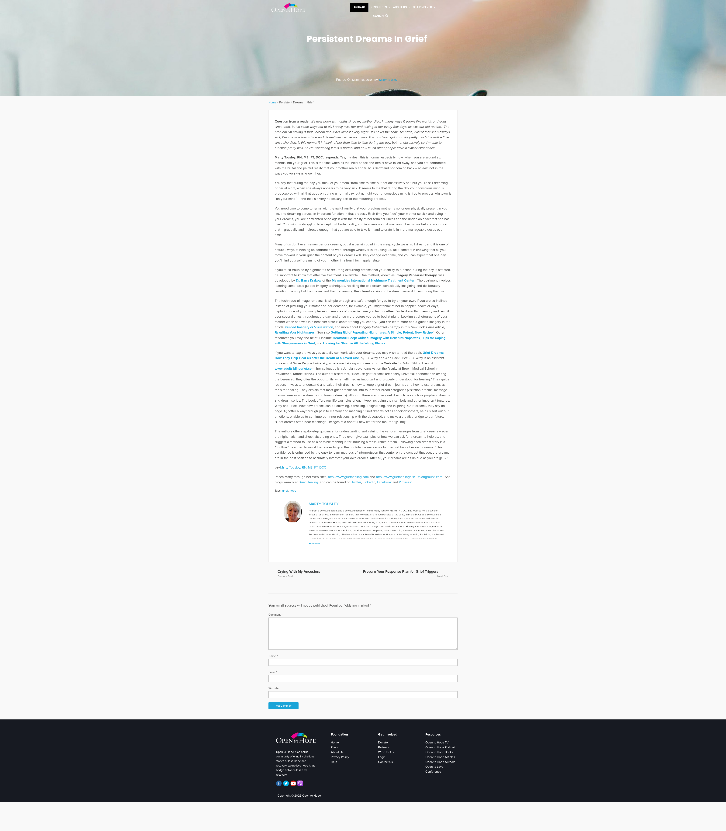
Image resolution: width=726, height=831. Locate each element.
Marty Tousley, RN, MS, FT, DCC (303, 467)
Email (272, 672)
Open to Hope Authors (440, 762)
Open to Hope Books (439, 752)
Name (273, 656)
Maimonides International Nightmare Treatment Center (373, 280)
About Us (337, 752)
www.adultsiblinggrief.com (294, 369)
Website (273, 688)
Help (334, 762)
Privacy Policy (340, 757)
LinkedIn (369, 482)
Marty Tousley (388, 80)
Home (272, 102)
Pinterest (405, 482)
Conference (433, 772)
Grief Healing (309, 482)
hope (292, 491)
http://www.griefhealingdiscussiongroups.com (409, 477)
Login (381, 757)
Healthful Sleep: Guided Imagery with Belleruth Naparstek (376, 338)
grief (285, 491)
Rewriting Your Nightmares (295, 332)
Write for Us (386, 752)
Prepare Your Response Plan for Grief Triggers (400, 571)
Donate (359, 7)
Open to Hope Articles (440, 757)
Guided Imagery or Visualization (309, 327)
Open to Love (434, 767)
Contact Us (385, 762)
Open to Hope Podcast (440, 747)
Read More (314, 543)
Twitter (356, 482)
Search (378, 15)
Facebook (384, 482)
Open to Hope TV (437, 742)
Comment (275, 614)
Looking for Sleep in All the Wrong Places (354, 343)
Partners (383, 747)
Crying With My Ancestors (299, 571)
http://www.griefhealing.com (348, 477)
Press (334, 747)
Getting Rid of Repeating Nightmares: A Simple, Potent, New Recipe (382, 332)
